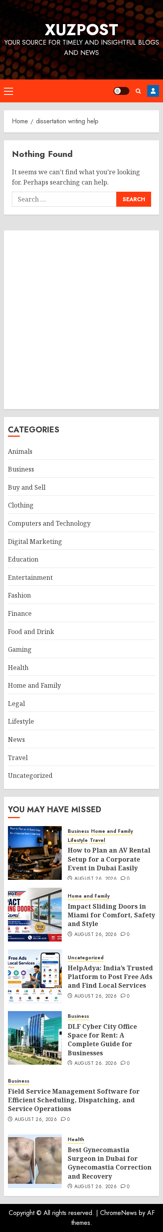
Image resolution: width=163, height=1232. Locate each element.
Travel (18, 757)
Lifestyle (21, 721)
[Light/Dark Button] (121, 91)
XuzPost (81, 29)
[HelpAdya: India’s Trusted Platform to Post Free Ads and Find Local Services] (35, 976)
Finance (20, 613)
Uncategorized (30, 775)
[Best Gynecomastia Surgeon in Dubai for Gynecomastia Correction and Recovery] (35, 1161)
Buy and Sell (26, 487)
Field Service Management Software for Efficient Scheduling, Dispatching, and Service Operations (74, 1100)
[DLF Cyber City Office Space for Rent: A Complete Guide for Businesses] (35, 1038)
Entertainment (30, 577)
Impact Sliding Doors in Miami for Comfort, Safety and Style (111, 915)
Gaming (20, 649)
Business (21, 469)
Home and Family (34, 685)
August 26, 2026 (95, 879)
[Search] (138, 91)
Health (18, 667)
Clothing (21, 505)
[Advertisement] (81, 319)
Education (23, 559)
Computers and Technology (49, 523)
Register (153, 91)
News (16, 739)
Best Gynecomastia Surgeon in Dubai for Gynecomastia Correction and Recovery (110, 1163)
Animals (20, 451)
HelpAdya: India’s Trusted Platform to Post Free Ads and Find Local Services (110, 977)
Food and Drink (31, 631)
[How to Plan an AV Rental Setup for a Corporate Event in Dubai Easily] (35, 853)
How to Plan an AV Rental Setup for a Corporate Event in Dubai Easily (109, 859)
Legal (16, 703)
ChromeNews (118, 1212)
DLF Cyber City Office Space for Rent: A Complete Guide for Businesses (102, 1039)
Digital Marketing (35, 541)
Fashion (19, 595)
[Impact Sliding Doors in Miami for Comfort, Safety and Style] (35, 914)
